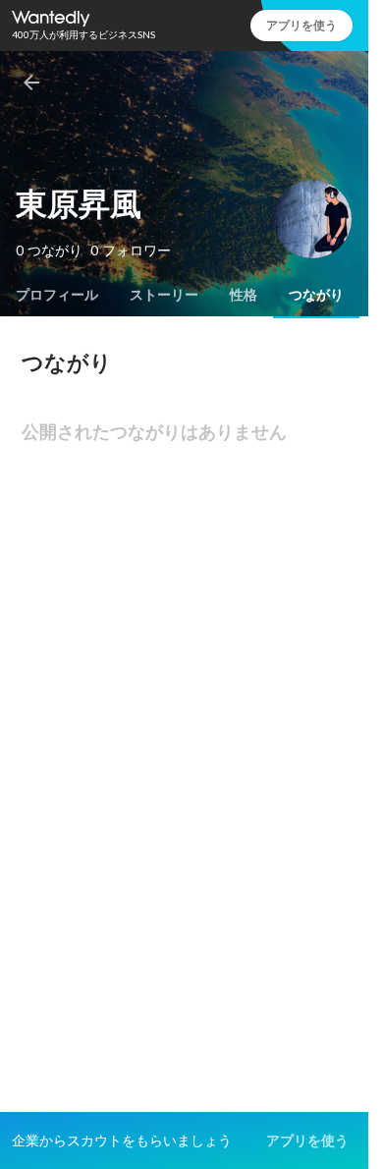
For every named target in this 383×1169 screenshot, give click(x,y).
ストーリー (164, 295)
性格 (243, 295)
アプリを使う (301, 25)
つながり (316, 295)
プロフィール (57, 295)
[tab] (57, 294)
